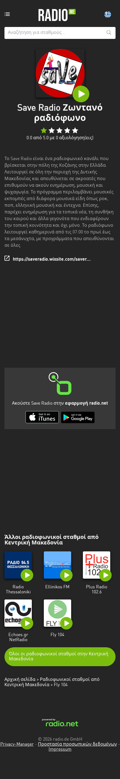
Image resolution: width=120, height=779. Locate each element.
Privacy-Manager (17, 744)
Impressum (60, 749)
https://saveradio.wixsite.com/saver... (52, 259)
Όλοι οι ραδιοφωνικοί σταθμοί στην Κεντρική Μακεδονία (58, 656)
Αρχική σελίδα (19, 680)
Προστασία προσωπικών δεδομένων (77, 744)
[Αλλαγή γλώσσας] (107, 14)
